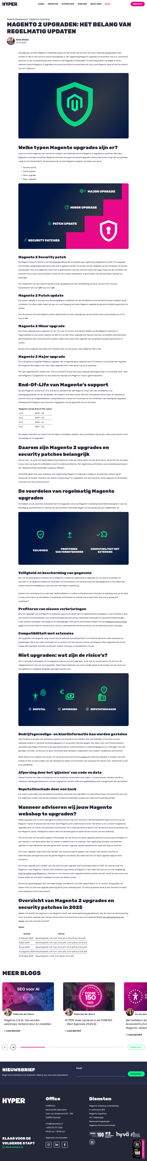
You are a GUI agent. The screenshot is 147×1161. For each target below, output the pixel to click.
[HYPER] (9, 4)
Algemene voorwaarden (56, 1137)
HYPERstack (68, 4)
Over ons (82, 4)
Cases (41, 4)
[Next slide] (13, 1047)
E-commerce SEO (97, 1110)
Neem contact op (14, 1147)
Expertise (53, 4)
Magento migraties (98, 1113)
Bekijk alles (136, 1047)
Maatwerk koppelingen (99, 1121)
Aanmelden (136, 1074)
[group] (28, 1008)
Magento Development (17, 19)
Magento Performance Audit (102, 1125)
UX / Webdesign (96, 1117)
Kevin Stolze (22, 39)
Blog (107, 4)
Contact (137, 4)
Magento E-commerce (39, 19)
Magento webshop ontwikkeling (103, 1106)
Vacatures (96, 4)
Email (79, 1068)
